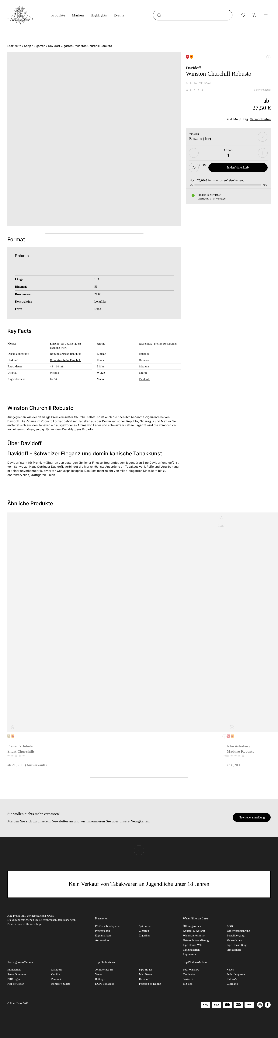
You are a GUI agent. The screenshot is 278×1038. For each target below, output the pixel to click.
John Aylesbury (104, 969)
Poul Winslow (191, 969)
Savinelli (188, 979)
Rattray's (100, 979)
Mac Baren (145, 974)
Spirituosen (145, 926)
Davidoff (144, 379)
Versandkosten (260, 119)
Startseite (14, 46)
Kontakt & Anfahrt (194, 930)
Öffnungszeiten (192, 926)
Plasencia (56, 979)
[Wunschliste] (243, 15)
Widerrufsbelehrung (238, 930)
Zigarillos (144, 935)
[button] (194, 167)
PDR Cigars (14, 979)
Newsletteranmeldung (252, 817)
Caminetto (189, 974)
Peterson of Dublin (150, 983)
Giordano (232, 983)
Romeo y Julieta (60, 983)
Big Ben (188, 983)
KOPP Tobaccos (104, 983)
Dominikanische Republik (65, 360)
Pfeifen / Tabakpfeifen (108, 926)
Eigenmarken (103, 935)
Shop (27, 46)
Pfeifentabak (102, 930)
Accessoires (102, 940)
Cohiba (55, 974)
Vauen (99, 974)
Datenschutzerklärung (196, 940)
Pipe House (145, 969)
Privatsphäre (234, 949)
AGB (230, 926)
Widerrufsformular (194, 935)
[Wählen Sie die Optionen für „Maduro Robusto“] (232, 726)
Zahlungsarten (191, 949)
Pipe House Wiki (193, 944)
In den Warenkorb (238, 167)
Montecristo (14, 969)
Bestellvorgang (236, 935)
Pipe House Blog (237, 944)
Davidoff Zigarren (60, 46)
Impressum (189, 954)
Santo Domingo (16, 974)
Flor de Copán (15, 983)
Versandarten (234, 940)
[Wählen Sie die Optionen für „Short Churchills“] (12, 726)
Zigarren (39, 46)
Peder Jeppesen (236, 974)
